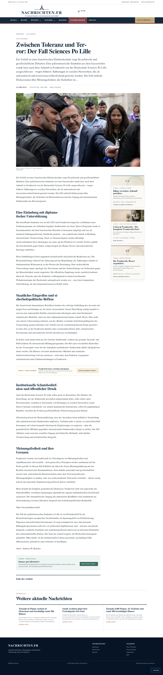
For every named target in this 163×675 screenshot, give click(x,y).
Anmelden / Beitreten (130, 2)
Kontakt (94, 652)
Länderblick (130, 652)
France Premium (145, 20)
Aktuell (13, 20)
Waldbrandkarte (77, 20)
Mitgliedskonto (148, 2)
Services (92, 20)
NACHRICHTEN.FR (23, 645)
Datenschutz (96, 649)
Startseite (20, 34)
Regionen (63, 20)
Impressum (95, 647)
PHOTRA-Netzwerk (13, 663)
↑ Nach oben (156, 670)
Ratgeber (50, 20)
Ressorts (36, 20)
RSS (127, 655)
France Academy (131, 649)
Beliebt (24, 20)
